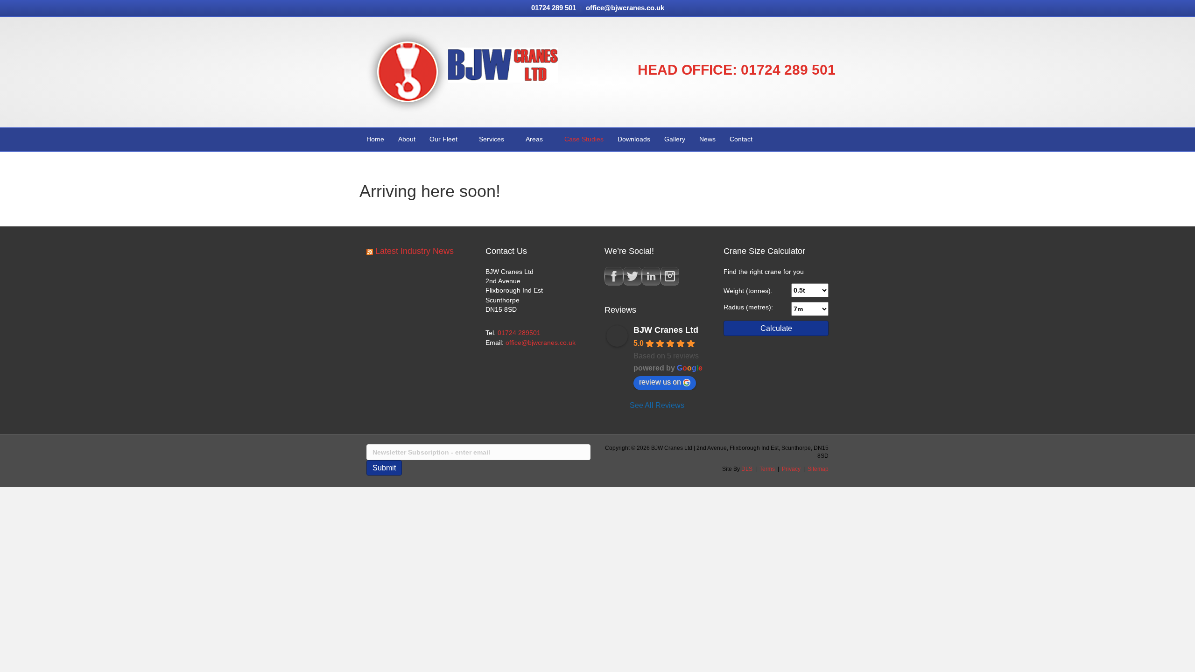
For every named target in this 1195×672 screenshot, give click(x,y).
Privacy (791, 469)
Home (375, 139)
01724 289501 (519, 332)
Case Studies (584, 139)
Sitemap (818, 469)
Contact (741, 139)
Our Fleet (443, 139)
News (707, 139)
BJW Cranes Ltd (665, 330)
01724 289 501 (788, 69)
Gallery (674, 139)
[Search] (828, 138)
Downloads (634, 139)
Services (491, 139)
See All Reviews (657, 405)
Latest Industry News (414, 251)
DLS (746, 469)
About (406, 139)
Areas (534, 139)
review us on (660, 382)
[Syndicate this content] (369, 251)
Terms (767, 469)
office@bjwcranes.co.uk (541, 342)
